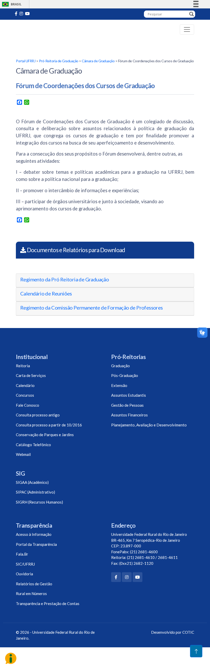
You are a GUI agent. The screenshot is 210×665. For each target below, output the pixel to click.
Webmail (23, 454)
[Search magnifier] (191, 14)
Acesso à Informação (33, 534)
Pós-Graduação (124, 375)
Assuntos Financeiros (129, 415)
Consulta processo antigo (38, 415)
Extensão (119, 385)
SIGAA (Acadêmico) (32, 482)
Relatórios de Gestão (34, 583)
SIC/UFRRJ (25, 564)
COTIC (188, 632)
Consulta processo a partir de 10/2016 (49, 425)
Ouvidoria (24, 573)
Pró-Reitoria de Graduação (58, 61)
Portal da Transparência (36, 544)
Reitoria (23, 365)
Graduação (120, 365)
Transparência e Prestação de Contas (47, 603)
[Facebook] (116, 577)
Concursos (25, 395)
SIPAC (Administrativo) (35, 492)
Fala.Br (22, 554)
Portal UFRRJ (25, 61)
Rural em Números (31, 593)
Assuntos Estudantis (128, 395)
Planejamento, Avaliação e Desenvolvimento (149, 425)
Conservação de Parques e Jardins (45, 434)
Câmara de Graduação (98, 61)
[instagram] (21, 13)
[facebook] (16, 13)
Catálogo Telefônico (33, 444)
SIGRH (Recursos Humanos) (39, 502)
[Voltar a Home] (31, 29)
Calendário (25, 385)
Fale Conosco (27, 405)
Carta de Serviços (31, 375)
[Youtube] (27, 13)
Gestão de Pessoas (127, 405)
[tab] (105, 280)
